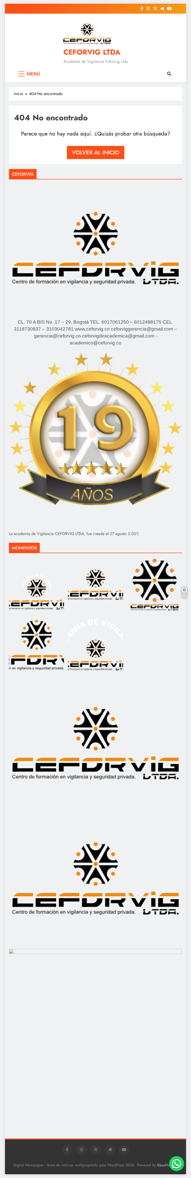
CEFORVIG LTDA (91, 52)
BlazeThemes (166, 1165)
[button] (176, 1163)
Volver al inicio (95, 152)
